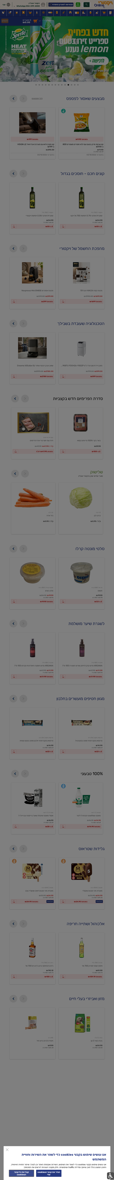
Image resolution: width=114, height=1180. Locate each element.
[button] (110, 1175)
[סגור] (7, 1150)
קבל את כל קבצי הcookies (21, 1173)
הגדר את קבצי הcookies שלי (49, 1173)
